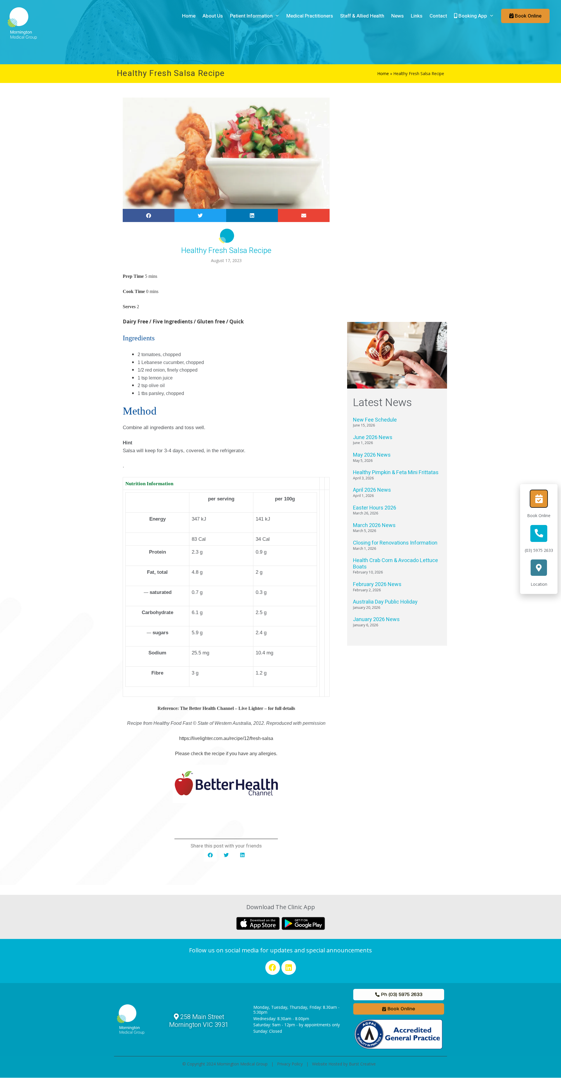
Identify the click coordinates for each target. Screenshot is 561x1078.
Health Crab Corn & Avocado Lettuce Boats (395, 564)
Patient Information (251, 16)
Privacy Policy (290, 1064)
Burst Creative (362, 1064)
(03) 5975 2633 (539, 550)
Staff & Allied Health (362, 16)
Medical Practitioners (309, 16)
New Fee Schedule (375, 420)
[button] (148, 215)
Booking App (472, 16)
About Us (212, 16)
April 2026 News (372, 490)
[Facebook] (272, 967)
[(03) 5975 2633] (538, 533)
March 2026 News (374, 525)
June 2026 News (372, 437)
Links (417, 16)
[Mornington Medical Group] (22, 22)
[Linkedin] (288, 967)
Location (539, 584)
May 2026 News (372, 455)
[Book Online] (538, 498)
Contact (438, 16)
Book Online (538, 515)
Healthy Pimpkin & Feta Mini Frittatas (396, 472)
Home (188, 16)
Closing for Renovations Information (395, 543)
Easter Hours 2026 (374, 508)
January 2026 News (376, 619)
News (397, 16)
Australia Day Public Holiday (385, 602)
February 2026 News (377, 584)
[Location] (539, 567)
